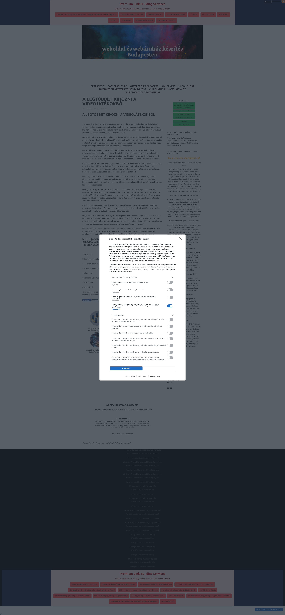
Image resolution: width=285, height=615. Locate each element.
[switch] (170, 282)
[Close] (181, 239)
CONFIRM (126, 368)
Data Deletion (130, 376)
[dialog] (142, 307)
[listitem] (142, 277)
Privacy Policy (155, 376)
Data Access (142, 376)
